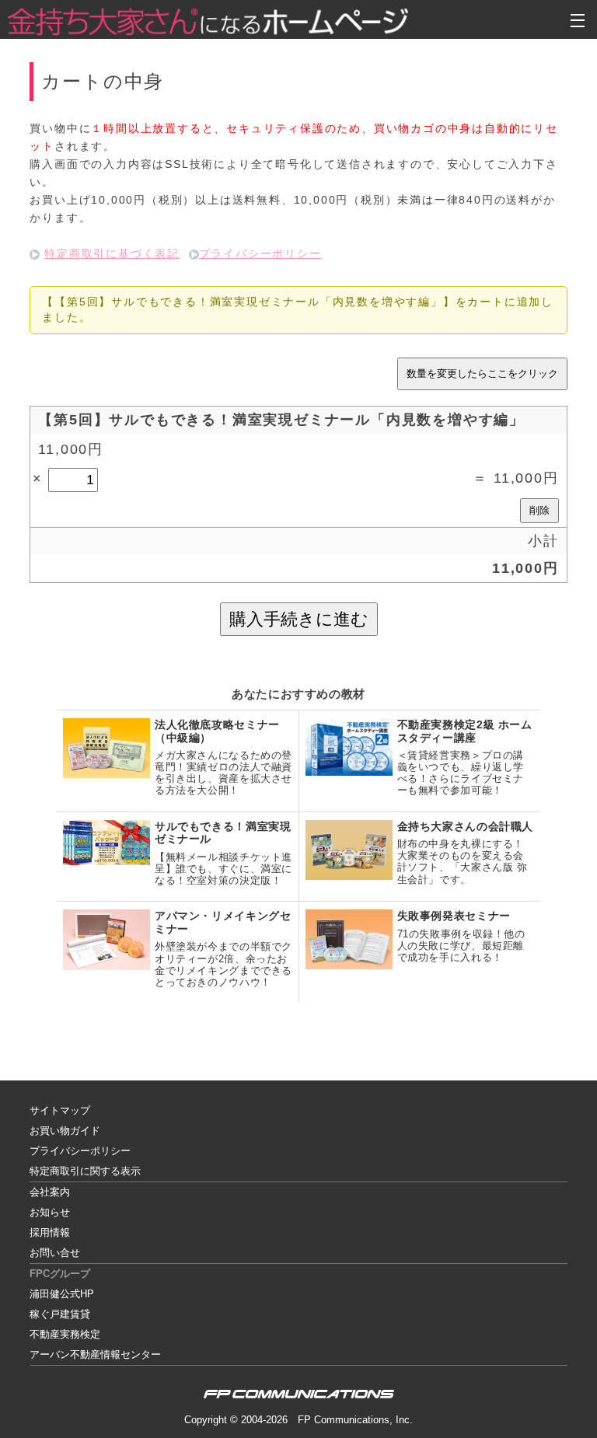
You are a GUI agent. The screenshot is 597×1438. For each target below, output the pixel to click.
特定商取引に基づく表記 (112, 253)
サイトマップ (60, 1110)
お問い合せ (55, 1252)
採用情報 (50, 1232)
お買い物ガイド (65, 1130)
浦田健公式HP (62, 1294)
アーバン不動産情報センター (95, 1354)
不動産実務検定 (65, 1334)
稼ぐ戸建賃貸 (60, 1314)
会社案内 (50, 1192)
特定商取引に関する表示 (85, 1171)
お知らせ (50, 1212)
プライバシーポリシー (260, 253)
